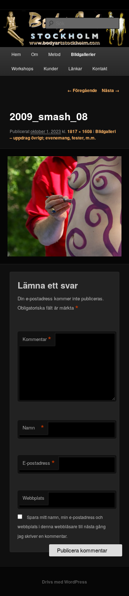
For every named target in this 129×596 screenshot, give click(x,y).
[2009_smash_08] (64, 206)
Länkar (75, 68)
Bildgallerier (83, 54)
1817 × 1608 (79, 131)
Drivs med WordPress (64, 582)
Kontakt (99, 68)
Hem (16, 54)
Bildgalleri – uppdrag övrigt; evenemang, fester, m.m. (63, 134)
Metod (54, 54)
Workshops (22, 68)
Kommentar (37, 339)
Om (34, 54)
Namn (33, 427)
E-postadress (39, 463)
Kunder (51, 68)
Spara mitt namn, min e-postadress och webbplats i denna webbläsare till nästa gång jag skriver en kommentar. (62, 526)
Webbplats (33, 497)
